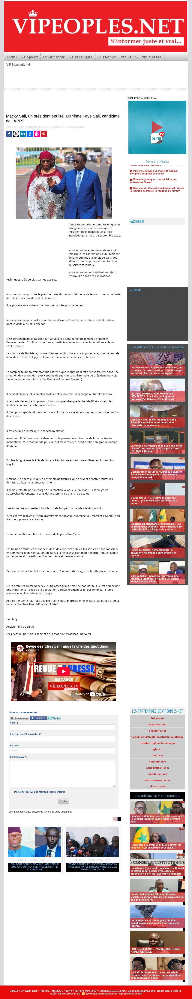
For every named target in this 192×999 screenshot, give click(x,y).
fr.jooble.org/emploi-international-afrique (157, 736)
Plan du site (74, 993)
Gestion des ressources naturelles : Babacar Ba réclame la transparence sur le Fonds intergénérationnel (156, 474)
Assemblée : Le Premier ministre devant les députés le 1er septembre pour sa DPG (156, 846)
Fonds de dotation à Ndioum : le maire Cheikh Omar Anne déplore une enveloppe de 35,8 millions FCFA (157, 897)
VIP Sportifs (29, 57)
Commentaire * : (18, 757)
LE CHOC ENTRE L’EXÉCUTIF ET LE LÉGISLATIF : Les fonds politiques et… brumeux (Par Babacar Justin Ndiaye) (153, 396)
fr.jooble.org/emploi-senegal (158, 743)
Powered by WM (133, 993)
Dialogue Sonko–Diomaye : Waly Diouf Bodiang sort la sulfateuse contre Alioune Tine (34, 867)
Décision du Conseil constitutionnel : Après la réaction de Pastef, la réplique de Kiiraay (157, 172)
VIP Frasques (107, 57)
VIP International (18, 64)
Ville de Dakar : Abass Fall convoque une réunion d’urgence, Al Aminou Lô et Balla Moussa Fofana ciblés (155, 579)
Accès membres (58, 993)
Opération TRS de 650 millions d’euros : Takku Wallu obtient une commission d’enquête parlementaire (154, 422)
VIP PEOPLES (152, 57)
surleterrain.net (157, 773)
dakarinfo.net (157, 730)
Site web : (15, 745)
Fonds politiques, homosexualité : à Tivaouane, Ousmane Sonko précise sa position (153, 553)
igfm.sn (157, 749)
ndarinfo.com (157, 761)
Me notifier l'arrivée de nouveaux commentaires (39, 792)
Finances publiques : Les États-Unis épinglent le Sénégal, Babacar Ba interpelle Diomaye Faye (157, 819)
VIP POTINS (129, 57)
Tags (121, 993)
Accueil (11, 57)
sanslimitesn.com (157, 767)
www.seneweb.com (157, 780)
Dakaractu (157, 718)
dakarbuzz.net (157, 724)
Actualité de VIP (54, 57)
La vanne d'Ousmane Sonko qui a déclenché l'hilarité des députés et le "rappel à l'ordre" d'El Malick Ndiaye (156, 448)
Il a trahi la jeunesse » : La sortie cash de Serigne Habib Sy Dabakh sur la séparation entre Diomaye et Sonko (156, 975)
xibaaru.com (157, 786)
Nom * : (14, 722)
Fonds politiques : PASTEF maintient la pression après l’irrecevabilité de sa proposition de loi (92, 867)
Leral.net (157, 755)
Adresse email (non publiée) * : (26, 734)
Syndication (92, 993)
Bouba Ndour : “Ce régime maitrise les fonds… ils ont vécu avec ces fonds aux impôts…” (154, 500)
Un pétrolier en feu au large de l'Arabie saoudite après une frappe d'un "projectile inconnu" (155, 923)
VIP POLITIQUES (81, 57)
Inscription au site (108, 993)
